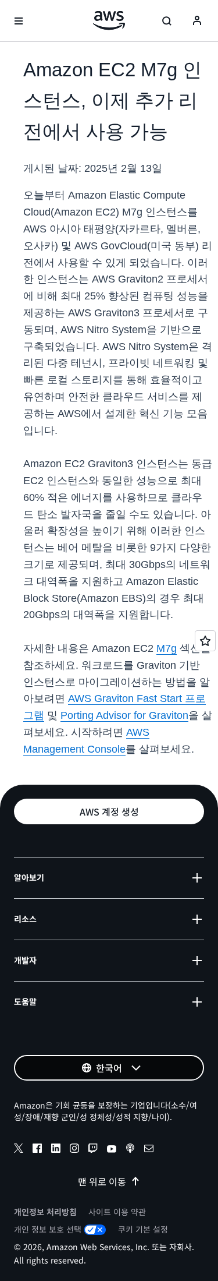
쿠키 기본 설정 (143, 1229)
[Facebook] (37, 1150)
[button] (109, 811)
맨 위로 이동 (102, 1181)
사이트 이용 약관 (117, 1212)
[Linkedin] (55, 1150)
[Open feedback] (205, 640)
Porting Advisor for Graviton (124, 715)
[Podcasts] (130, 1150)
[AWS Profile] (197, 21)
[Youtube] (111, 1150)
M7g (166, 648)
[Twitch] (93, 1150)
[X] (18, 1150)
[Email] (148, 1150)
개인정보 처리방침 (45, 1212)
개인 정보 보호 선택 (47, 1229)
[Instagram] (74, 1150)
